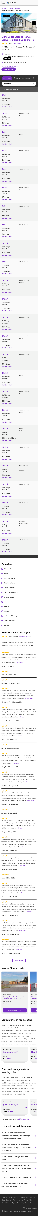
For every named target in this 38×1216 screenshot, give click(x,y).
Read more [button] (20, 662)
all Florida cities (23, 1119)
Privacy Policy (28, 1200)
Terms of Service (18, 1200)
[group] (7, 78)
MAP (6, 16)
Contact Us (12, 1197)
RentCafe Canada (31, 1208)
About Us (4, 1197)
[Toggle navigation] (3, 2)
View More (19, 960)
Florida (11, 8)
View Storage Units (14, 1010)
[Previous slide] (1, 78)
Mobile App (24, 1197)
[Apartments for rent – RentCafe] (11, 2)
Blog (3, 1200)
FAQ (18, 1197)
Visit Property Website (11, 66)
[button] (8, 69)
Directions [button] (7, 58)
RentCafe (4, 8)
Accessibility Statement (24, 1203)
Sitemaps (9, 1200)
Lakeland (17, 8)
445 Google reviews (24, 636)
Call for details (7, 107)
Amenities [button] (7, 84)
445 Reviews (17, 43)
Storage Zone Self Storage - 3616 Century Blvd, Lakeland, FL (14, 998)
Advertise (32, 1197)
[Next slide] (34, 23)
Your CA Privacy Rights (9, 1203)
